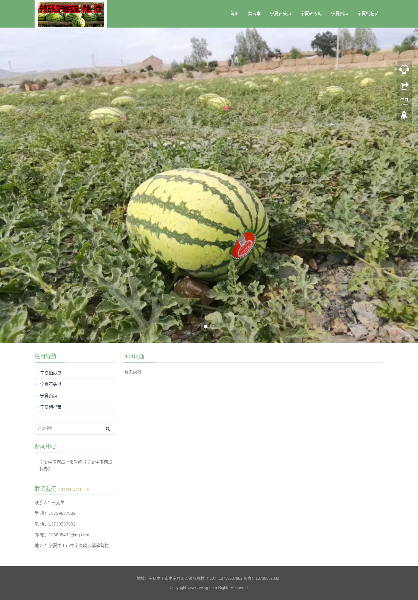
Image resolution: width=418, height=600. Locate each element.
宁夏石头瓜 (280, 13)
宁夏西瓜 (339, 13)
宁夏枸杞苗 (368, 13)
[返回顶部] (404, 117)
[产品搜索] (108, 429)
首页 (234, 13)
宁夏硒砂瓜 (311, 13)
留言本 (254, 13)
